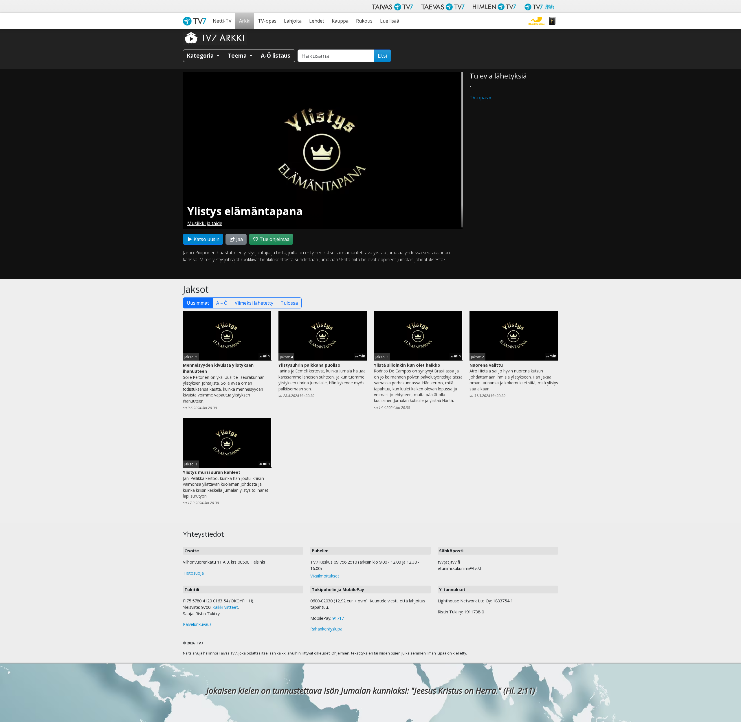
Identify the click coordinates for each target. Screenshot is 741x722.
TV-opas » (480, 97)
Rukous (364, 21)
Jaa (239, 239)
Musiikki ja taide (204, 223)
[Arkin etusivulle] (215, 37)
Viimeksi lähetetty (254, 303)
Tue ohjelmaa (273, 239)
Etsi (382, 55)
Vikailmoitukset (324, 576)
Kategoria (201, 55)
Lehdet (316, 21)
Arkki (244, 21)
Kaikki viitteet (225, 607)
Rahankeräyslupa (326, 629)
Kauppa (340, 21)
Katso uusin (205, 239)
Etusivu (196, 21)
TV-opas (267, 21)
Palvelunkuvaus (197, 624)
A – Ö (222, 303)
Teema (238, 55)
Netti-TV (222, 21)
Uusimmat (198, 303)
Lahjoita (293, 21)
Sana (552, 21)
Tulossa (289, 303)
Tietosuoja (193, 573)
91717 (338, 618)
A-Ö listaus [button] (275, 55)
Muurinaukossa (536, 21)
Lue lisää (389, 21)
